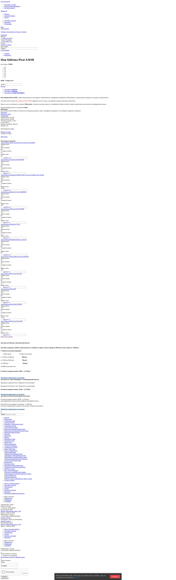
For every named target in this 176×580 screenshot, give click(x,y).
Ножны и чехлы (9, 469)
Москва (6, 14)
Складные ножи (9, 422)
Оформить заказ (20, 557)
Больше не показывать (10, 555)
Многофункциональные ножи (13, 465)
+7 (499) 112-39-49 (6, 38)
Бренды (6, 417)
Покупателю (5, 1)
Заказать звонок (6, 521)
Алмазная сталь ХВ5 (10, 447)
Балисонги (7, 436)
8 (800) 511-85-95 (6, 45)
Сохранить (4, 576)
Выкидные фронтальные (12, 432)
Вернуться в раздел (7, 336)
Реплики (7, 434)
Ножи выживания (10, 444)
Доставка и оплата (10, 20)
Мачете (6, 437)
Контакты (7, 22)
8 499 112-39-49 (5, 518)
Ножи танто (8, 442)
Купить (3, 86)
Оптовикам (8, 24)
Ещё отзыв (4, 136)
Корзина (4, 35)
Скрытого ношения (10, 445)
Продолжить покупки (7, 557)
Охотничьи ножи (9, 421)
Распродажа (8, 419)
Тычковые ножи (9, 440)
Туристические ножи (11, 427)
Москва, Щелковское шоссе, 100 (11, 511)
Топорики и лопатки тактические (14, 467)
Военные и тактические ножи (13, 424)
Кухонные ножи (9, 464)
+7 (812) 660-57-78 (6, 41)
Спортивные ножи (10, 426)
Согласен (115, 576)
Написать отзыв (6, 132)
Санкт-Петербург (9, 16)
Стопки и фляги (9, 480)
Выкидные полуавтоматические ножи (16, 431)
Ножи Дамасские (9, 449)
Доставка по (10, 89)
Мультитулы (8, 462)
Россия (6, 17)
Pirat (12, 129)
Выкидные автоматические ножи (14, 429)
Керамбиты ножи (9, 439)
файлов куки (77, 577)
